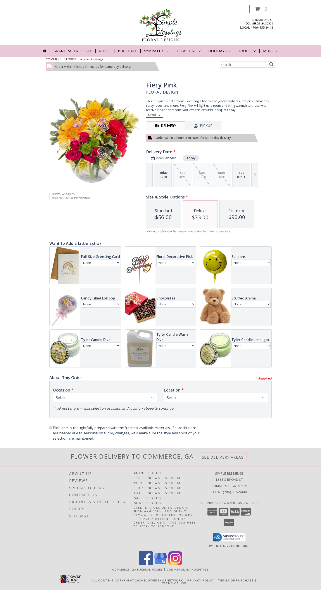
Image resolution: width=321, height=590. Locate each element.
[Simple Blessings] (160, 25)
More (268, 51)
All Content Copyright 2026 (117, 580)
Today (190, 158)
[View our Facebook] (146, 564)
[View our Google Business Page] (160, 564)
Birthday (127, 51)
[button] (261, 9)
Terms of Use (174, 583)
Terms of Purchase (236, 580)
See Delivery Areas (223, 457)
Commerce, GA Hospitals (188, 569)
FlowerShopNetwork (163, 580)
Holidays (217, 51)
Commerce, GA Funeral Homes (137, 569)
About (245, 51)
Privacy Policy (200, 580)
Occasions (186, 51)
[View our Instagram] (175, 564)
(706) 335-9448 (262, 27)
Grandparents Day (73, 51)
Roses (105, 51)
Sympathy (154, 51)
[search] (271, 64)
